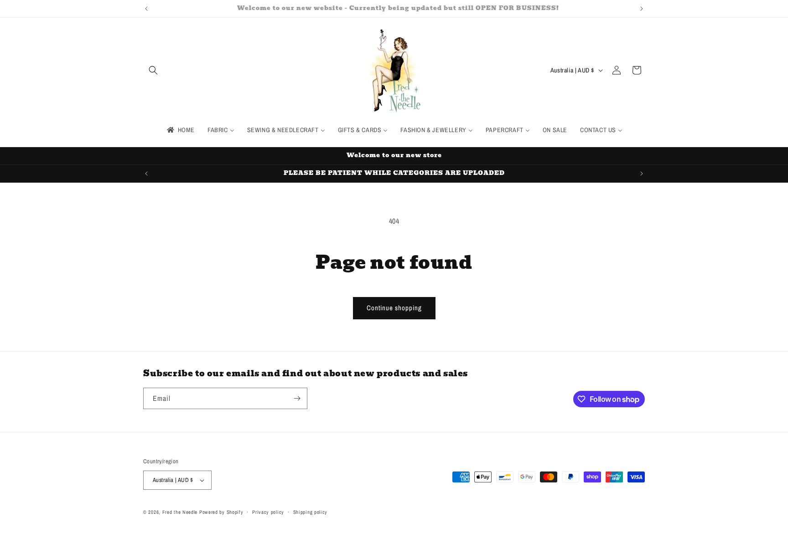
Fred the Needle (180, 512)
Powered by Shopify (221, 512)
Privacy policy (268, 512)
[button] (153, 70)
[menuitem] (180, 129)
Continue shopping (394, 308)
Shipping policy (310, 512)
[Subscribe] (297, 398)
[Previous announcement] (146, 8)
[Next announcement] (642, 8)
